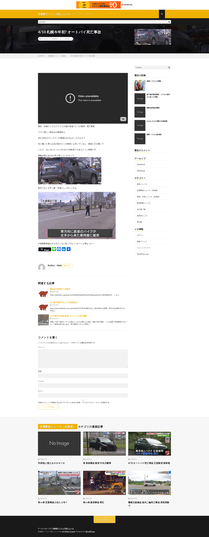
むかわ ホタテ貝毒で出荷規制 (157, 121)
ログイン (140, 235)
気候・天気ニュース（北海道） (149, 197)
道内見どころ (142, 216)
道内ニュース (142, 184)
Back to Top (104, 520)
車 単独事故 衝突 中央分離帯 (97, 463)
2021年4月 (141, 164)
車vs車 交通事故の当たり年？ (53, 502)
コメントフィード (143, 248)
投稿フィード (142, 241)
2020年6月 (141, 171)
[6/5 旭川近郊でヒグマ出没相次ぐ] (43, 306)
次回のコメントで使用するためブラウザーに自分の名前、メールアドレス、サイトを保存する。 (74, 402)
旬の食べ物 (141, 209)
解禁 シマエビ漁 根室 (154, 134)
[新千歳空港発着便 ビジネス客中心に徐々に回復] (139, 98)
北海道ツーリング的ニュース (63, 528)
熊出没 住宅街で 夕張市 (60, 289)
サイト (40, 391)
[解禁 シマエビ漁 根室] (139, 138)
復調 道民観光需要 (153, 108)
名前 (40, 371)
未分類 (139, 222)
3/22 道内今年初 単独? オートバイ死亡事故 (68, 316)
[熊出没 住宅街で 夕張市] (43, 293)
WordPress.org (142, 254)
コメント (41, 347)
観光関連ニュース (143, 203)
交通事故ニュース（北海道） (61, 39)
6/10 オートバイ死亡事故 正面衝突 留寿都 (149, 463)
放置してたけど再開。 (154, 81)
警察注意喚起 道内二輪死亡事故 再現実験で (148, 504)
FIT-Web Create (68, 532)
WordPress (90, 532)
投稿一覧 (67, 266)
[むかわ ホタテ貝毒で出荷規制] (139, 125)
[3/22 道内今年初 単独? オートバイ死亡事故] (43, 319)
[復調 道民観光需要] (139, 112)
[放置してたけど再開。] (139, 85)
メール (41, 381)
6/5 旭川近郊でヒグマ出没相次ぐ (64, 302)
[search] (169, 22)
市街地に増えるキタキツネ (51, 463)
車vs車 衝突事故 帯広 (93, 502)
